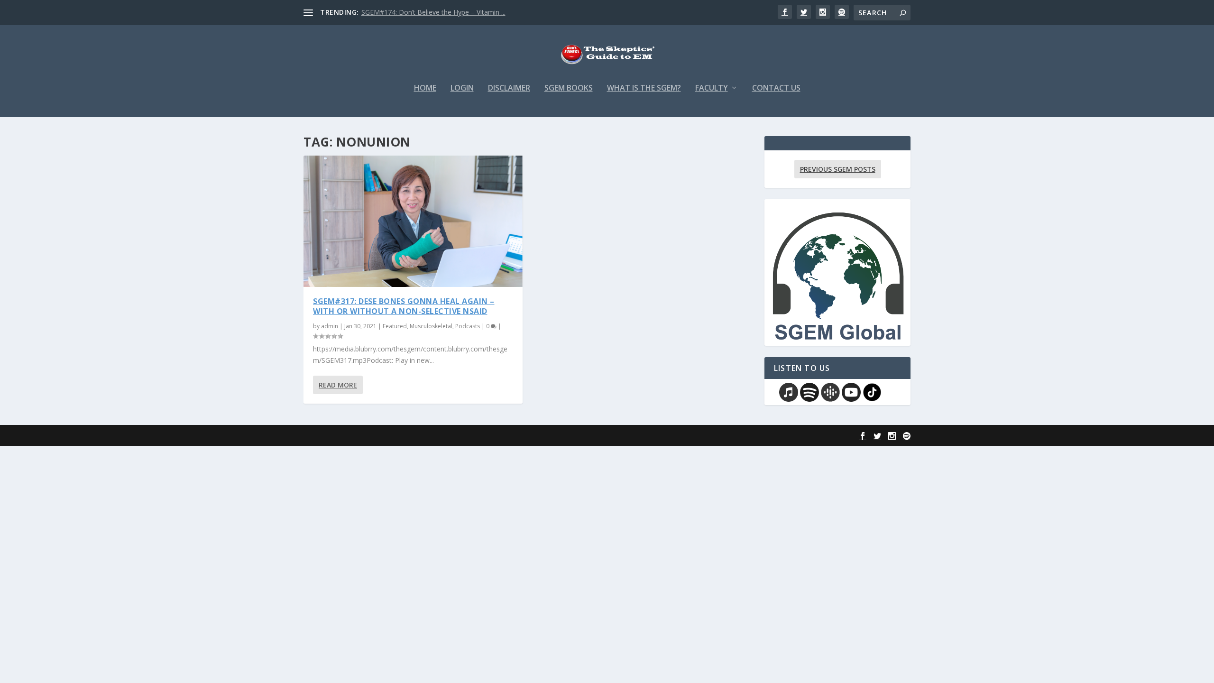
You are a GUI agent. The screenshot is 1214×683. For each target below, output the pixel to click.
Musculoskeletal (431, 326)
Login (462, 88)
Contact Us (776, 88)
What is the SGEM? (644, 88)
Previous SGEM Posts (837, 169)
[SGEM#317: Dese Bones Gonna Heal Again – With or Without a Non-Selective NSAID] (413, 221)
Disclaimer (509, 88)
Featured (395, 326)
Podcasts (467, 326)
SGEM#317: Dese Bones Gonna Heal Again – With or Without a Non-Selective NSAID (404, 306)
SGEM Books (568, 88)
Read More (338, 384)
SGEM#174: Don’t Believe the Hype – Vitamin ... (433, 12)
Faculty (711, 88)
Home (425, 88)
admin (329, 326)
